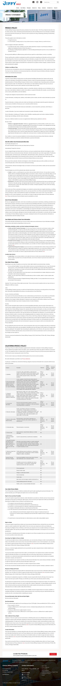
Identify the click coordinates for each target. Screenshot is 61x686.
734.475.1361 (26, 676)
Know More (53, 654)
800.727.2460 (26, 674)
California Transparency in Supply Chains (50, 672)
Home (17, 7)
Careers (44, 7)
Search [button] (55, 7)
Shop (39, 7)
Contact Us (49, 7)
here (45, 118)
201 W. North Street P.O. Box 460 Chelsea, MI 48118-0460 (8, 670)
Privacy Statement (26, 358)
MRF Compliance (45, 670)
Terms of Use (44, 668)
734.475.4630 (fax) (27, 677)
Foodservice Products (46, 673)
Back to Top (44, 665)
